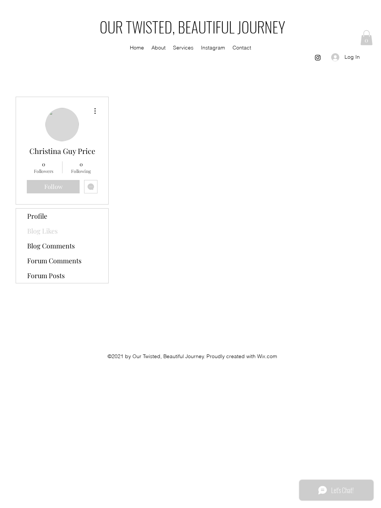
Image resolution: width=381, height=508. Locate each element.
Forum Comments (54, 260)
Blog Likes (42, 230)
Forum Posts (46, 275)
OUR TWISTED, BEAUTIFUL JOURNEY (192, 27)
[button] (366, 37)
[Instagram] (317, 57)
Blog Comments (51, 245)
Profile (37, 216)
